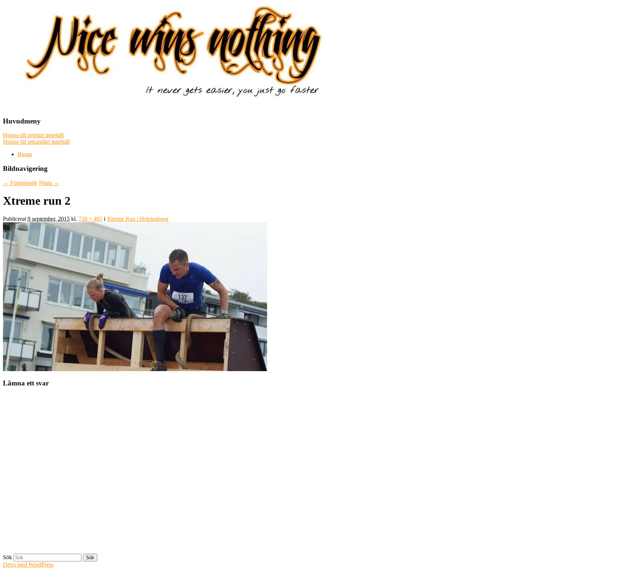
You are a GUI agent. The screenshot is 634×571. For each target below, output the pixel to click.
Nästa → (49, 183)
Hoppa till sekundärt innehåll (36, 142)
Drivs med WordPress (28, 564)
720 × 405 (90, 219)
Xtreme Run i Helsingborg (137, 219)
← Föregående (20, 183)
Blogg (25, 154)
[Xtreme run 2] (135, 369)
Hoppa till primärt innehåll (33, 135)
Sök (7, 557)
